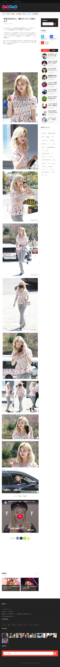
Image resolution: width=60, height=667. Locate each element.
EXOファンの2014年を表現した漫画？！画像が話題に (52, 98)
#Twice (13, 14)
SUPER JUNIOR (45, 172)
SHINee (50, 166)
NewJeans (44, 156)
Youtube (19, 625)
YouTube (18, 14)
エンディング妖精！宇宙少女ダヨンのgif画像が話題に (11, 587)
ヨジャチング (44, 169)
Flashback (35, 14)
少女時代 (48, 137)
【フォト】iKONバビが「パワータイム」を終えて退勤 (52, 91)
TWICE (44, 133)
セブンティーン (45, 140)
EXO (43, 150)
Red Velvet (51, 147)
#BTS (8, 14)
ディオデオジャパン (6, 1)
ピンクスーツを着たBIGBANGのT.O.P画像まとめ (52, 84)
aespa (52, 140)
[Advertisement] (40, 7)
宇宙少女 (53, 163)
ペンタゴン (51, 169)
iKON (46, 175)
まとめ (24, 14)
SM (48, 163)
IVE (43, 137)
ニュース (29, 14)
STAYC (53, 144)
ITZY (52, 153)
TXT (49, 144)
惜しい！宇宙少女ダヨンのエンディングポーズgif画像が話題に (29, 587)
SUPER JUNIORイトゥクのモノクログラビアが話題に (52, 112)
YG (42, 175)
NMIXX (47, 150)
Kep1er (44, 144)
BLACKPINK (45, 153)
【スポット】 (51, 156)
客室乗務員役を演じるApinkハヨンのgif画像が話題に (52, 77)
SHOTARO (53, 172)
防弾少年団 (51, 133)
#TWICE (13, 625)
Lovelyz (43, 163)
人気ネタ (45, 50)
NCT (53, 137)
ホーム (4, 14)
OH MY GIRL (44, 166)
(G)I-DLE (43, 147)
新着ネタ (53, 50)
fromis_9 (54, 160)
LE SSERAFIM (46, 160)
